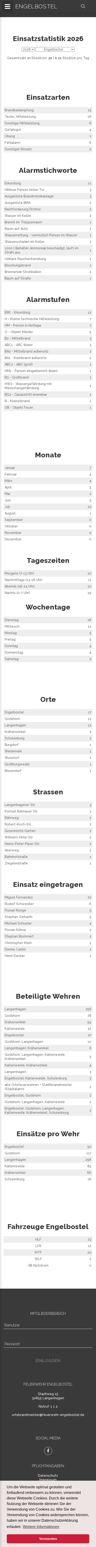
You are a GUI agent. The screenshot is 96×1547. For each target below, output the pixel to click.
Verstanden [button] (48, 1539)
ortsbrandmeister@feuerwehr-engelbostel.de (48, 1415)
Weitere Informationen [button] (41, 1527)
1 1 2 (54, 1406)
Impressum (48, 1480)
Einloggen (48, 1360)
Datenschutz (48, 1475)
